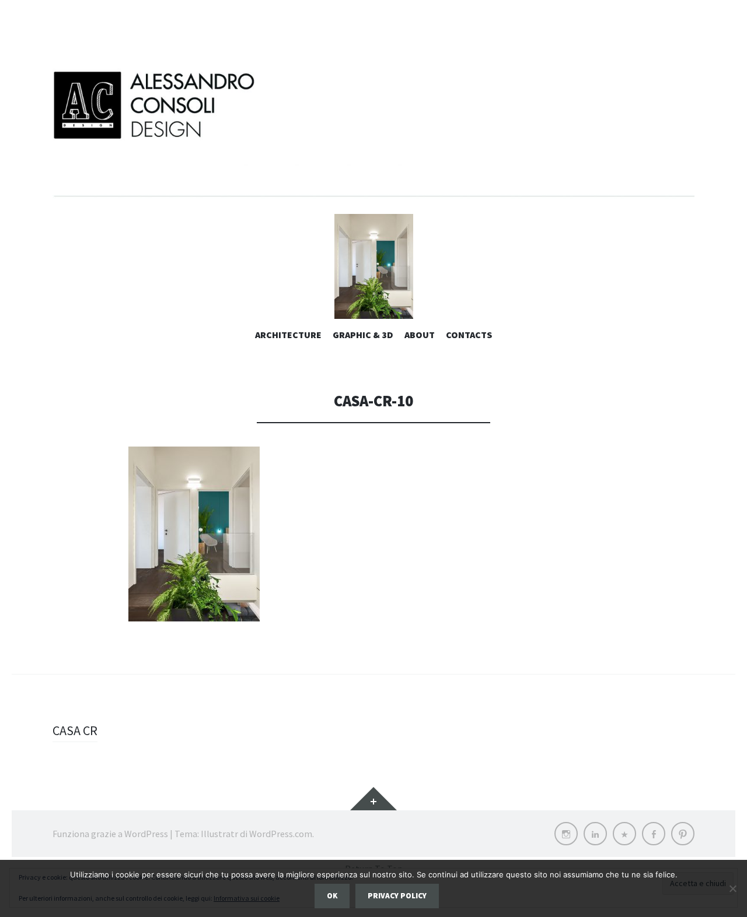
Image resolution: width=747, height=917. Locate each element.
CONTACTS (469, 334)
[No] (732, 888)
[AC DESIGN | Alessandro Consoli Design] (373, 130)
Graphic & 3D (363, 334)
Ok (332, 896)
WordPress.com (280, 833)
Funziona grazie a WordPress (110, 833)
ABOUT (419, 334)
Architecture (288, 334)
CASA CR (75, 730)
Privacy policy (397, 896)
